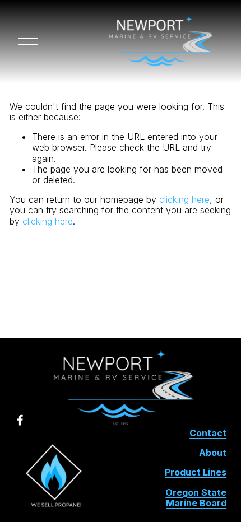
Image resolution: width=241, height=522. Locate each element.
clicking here (184, 199)
